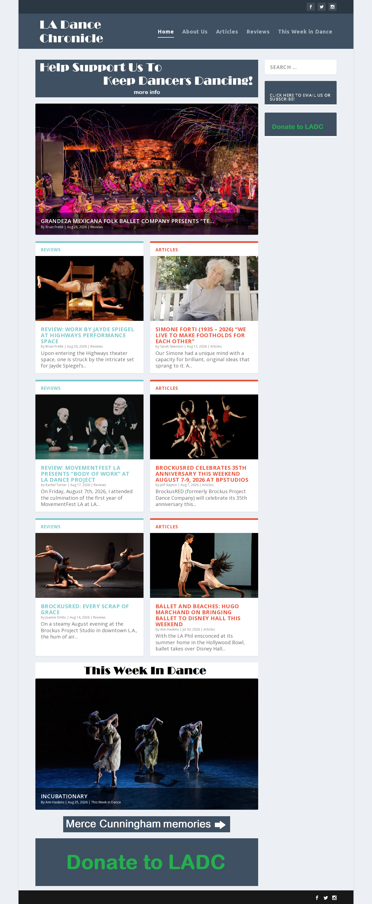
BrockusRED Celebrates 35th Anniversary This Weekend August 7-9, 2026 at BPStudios (202, 473)
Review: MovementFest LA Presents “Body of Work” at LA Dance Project (85, 473)
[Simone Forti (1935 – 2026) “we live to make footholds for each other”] (204, 288)
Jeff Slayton (168, 485)
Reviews (258, 32)
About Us (195, 32)
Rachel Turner (56, 485)
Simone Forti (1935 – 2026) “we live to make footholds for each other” (200, 335)
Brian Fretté (54, 227)
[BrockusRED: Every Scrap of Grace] (89, 565)
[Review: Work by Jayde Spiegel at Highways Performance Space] (89, 288)
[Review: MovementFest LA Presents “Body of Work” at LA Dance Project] (89, 426)
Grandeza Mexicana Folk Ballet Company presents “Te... (127, 221)
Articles (227, 32)
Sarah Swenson (171, 346)
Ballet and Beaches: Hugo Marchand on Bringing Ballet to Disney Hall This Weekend (198, 615)
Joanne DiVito (55, 617)
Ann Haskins (169, 629)
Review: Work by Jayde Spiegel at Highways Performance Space (88, 335)
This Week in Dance (305, 32)
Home (166, 32)
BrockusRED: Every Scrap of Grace (85, 609)
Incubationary (64, 796)
